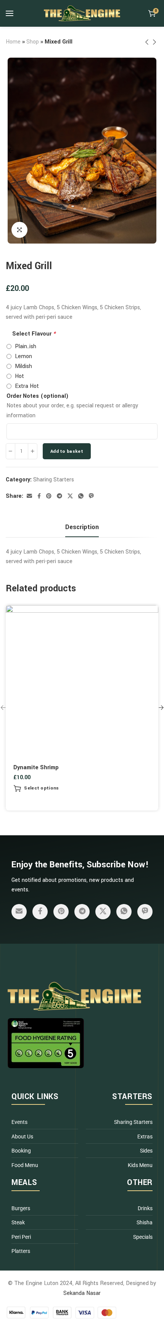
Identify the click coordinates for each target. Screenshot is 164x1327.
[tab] (82, 527)
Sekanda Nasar (82, 1293)
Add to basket (66, 451)
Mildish (23, 366)
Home (13, 42)
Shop (32, 42)
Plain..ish (25, 346)
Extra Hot (27, 386)
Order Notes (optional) (37, 396)
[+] (32, 451)
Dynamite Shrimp (36, 768)
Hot (19, 376)
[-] (10, 451)
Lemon (23, 356)
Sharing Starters (53, 480)
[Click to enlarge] (19, 230)
